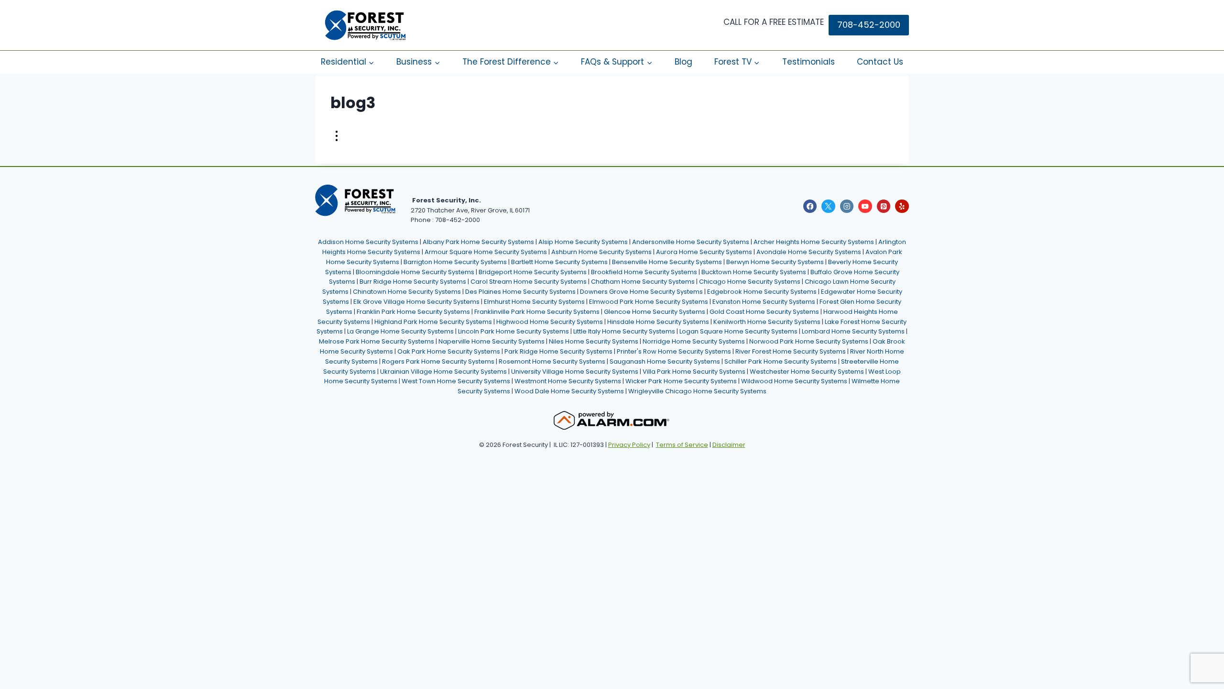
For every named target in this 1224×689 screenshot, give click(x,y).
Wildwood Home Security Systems (794, 381)
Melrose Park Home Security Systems (376, 341)
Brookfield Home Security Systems (644, 272)
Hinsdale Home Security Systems (658, 321)
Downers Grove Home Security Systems (641, 291)
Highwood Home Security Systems (549, 321)
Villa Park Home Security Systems (694, 371)
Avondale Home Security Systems (808, 251)
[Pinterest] (884, 206)
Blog (683, 61)
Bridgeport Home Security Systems (533, 272)
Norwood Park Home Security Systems (808, 341)
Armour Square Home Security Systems (486, 251)
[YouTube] (865, 206)
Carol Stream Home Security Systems (528, 281)
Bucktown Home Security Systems (753, 272)
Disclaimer (728, 444)
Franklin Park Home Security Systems (413, 311)
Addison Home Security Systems (368, 241)
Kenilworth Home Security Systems (766, 321)
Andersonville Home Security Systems (690, 241)
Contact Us (880, 61)
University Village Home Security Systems (574, 371)
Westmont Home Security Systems (567, 381)
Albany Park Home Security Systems (478, 241)
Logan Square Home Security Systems (738, 331)
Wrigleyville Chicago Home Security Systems (697, 391)
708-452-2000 (868, 25)
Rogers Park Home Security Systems (438, 361)
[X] (828, 206)
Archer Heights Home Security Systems (814, 241)
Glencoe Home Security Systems (654, 311)
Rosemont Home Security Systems (552, 361)
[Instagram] (847, 206)
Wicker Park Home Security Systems (681, 381)
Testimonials (808, 61)
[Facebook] (810, 206)
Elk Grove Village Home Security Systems (416, 301)
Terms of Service (682, 444)
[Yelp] (902, 206)
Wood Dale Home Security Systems (569, 391)
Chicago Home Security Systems (749, 281)
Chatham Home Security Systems (643, 281)
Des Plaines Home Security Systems (520, 291)
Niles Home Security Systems (593, 341)
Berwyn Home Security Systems (775, 262)
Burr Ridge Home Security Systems (413, 281)
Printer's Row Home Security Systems (674, 351)
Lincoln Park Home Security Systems (513, 331)
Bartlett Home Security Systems (559, 262)
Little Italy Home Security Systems (624, 331)
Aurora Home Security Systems (704, 251)
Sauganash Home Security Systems (665, 361)
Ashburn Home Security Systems (601, 251)
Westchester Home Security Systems (807, 371)
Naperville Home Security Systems (491, 341)
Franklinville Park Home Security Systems (537, 311)
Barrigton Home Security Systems (455, 262)
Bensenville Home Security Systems (667, 262)
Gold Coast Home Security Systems (764, 311)
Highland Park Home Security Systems (433, 321)
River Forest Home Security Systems (790, 351)
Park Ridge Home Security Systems (558, 351)
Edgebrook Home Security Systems (762, 291)
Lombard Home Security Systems (853, 331)
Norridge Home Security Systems (694, 341)
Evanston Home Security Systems (763, 301)
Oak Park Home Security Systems (448, 351)
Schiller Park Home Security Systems (780, 361)
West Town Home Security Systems (456, 381)
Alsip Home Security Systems (583, 241)
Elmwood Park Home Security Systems (648, 301)
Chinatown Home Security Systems (407, 291)
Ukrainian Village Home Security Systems (443, 371)
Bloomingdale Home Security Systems (415, 272)
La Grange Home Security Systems (400, 331)
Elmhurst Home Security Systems (534, 301)
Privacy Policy (629, 444)
